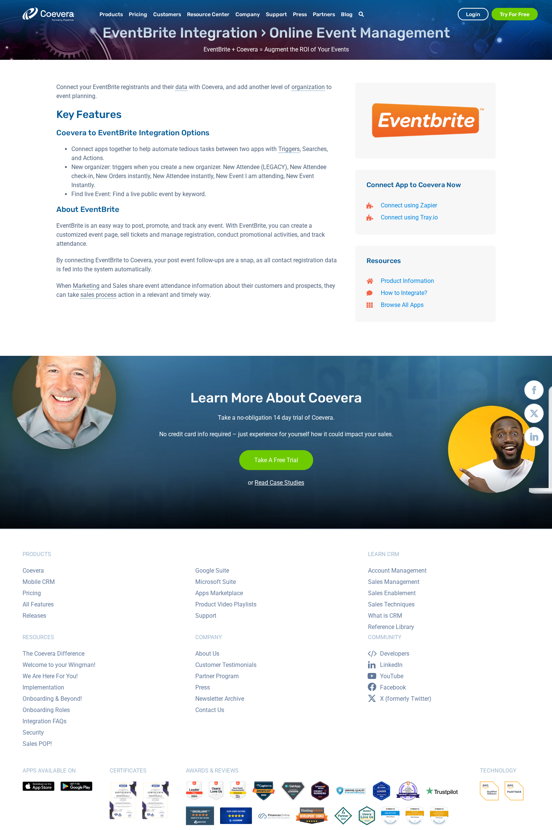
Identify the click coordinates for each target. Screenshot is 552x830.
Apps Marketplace (219, 593)
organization (308, 87)
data (181, 87)
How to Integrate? (404, 292)
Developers (394, 653)
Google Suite (212, 570)
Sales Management (393, 581)
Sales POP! (37, 743)
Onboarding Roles (46, 710)
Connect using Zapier (409, 205)
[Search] (362, 14)
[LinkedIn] (534, 438)
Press (202, 687)
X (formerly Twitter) (405, 698)
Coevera (33, 570)
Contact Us (209, 710)
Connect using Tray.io (409, 217)
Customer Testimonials (225, 664)
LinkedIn (391, 664)
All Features (38, 604)
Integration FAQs (44, 721)
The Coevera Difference (53, 653)
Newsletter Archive (219, 698)
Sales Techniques (391, 604)
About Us (207, 653)
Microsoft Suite (215, 581)
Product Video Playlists (225, 604)
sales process (98, 294)
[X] (534, 415)
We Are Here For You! (50, 676)
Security (33, 732)
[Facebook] (534, 392)
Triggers (289, 149)
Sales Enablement (392, 593)
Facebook (393, 687)
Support (205, 615)
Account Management (397, 570)
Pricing (32, 593)
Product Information (407, 280)
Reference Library (391, 626)
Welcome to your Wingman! (59, 664)
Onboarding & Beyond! (52, 698)
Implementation (43, 687)
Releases (34, 615)
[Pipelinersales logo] (48, 14)
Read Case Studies (279, 482)
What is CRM (385, 615)
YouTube (391, 676)
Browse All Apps (402, 304)
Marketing (86, 285)
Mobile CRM (39, 581)
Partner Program (217, 676)
